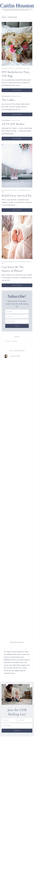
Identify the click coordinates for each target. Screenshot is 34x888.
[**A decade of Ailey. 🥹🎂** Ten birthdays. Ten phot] (10, 399)
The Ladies (8, 100)
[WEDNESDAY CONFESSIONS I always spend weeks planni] (23, 412)
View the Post (17, 90)
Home (4, 17)
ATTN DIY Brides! (13, 124)
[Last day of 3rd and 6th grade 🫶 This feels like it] (23, 593)
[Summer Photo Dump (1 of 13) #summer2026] (10, 470)
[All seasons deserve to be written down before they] (23, 506)
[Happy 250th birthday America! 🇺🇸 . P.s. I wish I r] (10, 562)
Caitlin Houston (17, 6)
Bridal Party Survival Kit (17, 195)
